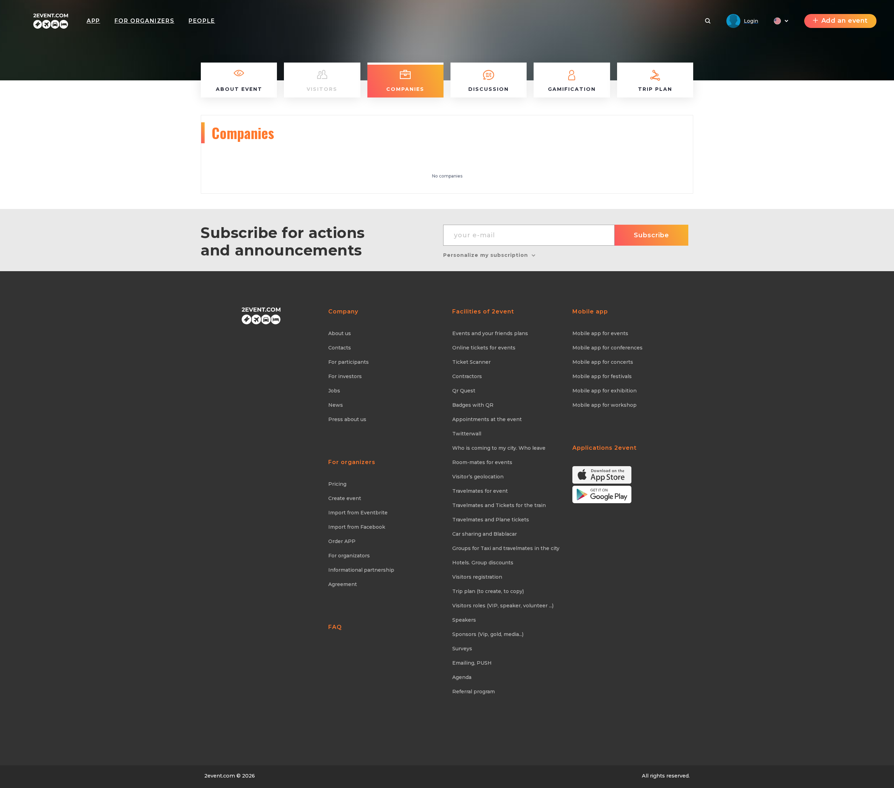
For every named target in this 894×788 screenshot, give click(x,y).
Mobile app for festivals (602, 376)
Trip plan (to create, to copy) (488, 591)
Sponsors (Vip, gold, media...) (487, 634)
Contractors (467, 376)
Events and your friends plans (490, 333)
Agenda (461, 677)
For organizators (349, 555)
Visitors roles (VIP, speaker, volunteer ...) (503, 605)
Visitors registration (477, 577)
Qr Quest (463, 391)
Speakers (464, 620)
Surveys (462, 648)
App (93, 20)
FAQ (335, 627)
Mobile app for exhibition (604, 391)
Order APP (342, 541)
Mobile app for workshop (604, 405)
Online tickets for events (483, 348)
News (335, 405)
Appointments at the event (487, 419)
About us (339, 333)
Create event (344, 498)
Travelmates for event (480, 491)
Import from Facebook (356, 527)
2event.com (219, 776)
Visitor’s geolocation (478, 476)
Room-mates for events (482, 462)
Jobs (334, 391)
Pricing (337, 484)
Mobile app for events (600, 333)
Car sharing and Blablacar (484, 534)
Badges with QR (472, 405)
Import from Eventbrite (358, 512)
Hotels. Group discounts (482, 562)
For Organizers (144, 20)
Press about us (347, 419)
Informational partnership (361, 570)
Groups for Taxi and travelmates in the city (505, 548)
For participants (348, 362)
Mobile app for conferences (607, 348)
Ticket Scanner (471, 362)
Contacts (339, 348)
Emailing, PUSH (472, 663)
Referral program (473, 691)
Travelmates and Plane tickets (490, 519)
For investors (345, 376)
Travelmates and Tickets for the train (499, 505)
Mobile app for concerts (602, 362)
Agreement (342, 584)
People (202, 20)
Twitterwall (466, 434)
